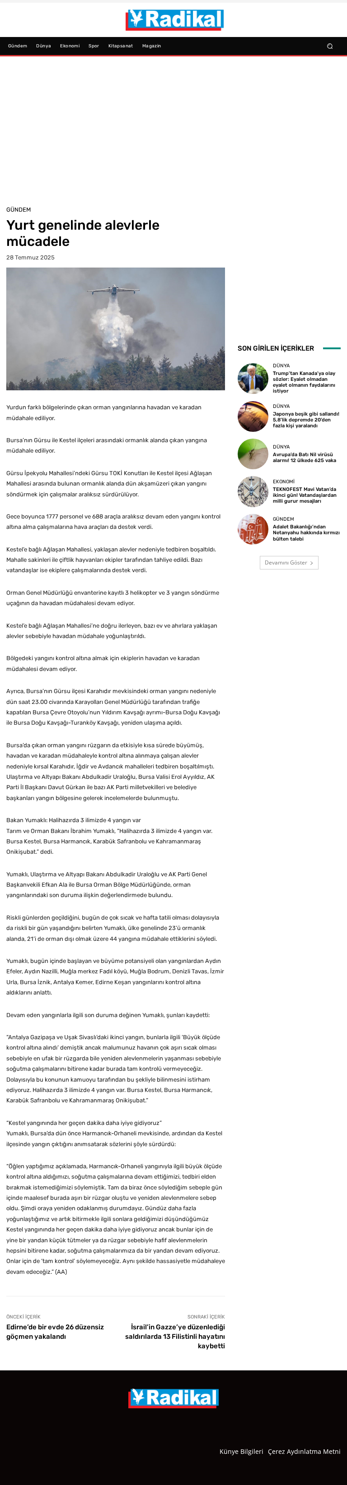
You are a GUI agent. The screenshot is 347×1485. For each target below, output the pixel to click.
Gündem (18, 210)
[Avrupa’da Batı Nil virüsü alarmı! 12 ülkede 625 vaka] (253, 454)
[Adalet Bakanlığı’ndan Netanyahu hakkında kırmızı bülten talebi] (253, 529)
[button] (330, 46)
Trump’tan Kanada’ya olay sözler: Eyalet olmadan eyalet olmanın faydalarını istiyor (304, 382)
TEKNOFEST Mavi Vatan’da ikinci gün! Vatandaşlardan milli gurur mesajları (305, 495)
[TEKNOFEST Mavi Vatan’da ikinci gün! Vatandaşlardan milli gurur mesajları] (253, 491)
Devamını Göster (286, 562)
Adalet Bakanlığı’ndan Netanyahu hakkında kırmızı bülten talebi (306, 532)
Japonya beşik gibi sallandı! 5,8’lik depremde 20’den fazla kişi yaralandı (306, 420)
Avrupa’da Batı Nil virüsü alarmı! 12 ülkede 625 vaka (304, 457)
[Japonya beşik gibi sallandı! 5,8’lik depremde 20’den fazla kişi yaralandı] (253, 416)
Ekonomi (284, 481)
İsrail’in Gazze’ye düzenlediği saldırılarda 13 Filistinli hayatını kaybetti (175, 1336)
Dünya (281, 365)
